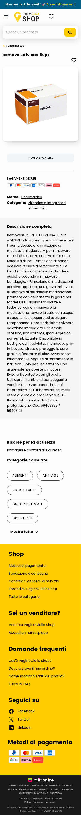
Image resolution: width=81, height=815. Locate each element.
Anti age (50, 475)
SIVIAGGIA (67, 789)
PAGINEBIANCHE (28, 789)
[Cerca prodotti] (70, 32)
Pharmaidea (31, 197)
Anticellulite (24, 489)
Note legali (37, 798)
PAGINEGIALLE (39, 785)
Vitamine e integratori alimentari (47, 205)
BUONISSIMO (41, 793)
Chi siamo (25, 798)
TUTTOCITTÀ (45, 789)
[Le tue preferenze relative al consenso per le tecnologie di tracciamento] (73, 807)
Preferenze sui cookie (44, 802)
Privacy (49, 798)
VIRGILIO (24, 785)
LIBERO (13, 785)
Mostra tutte (21, 532)
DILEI (57, 789)
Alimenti (19, 475)
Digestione (22, 518)
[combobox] (40, 32)
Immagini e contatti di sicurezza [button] (34, 450)
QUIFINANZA (25, 793)
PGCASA (12, 789)
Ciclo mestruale (27, 503)
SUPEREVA (56, 793)
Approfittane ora (60, 4)
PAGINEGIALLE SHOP (60, 785)
